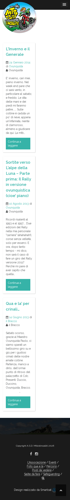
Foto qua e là (35, 466)
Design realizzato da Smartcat (33, 489)
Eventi (52, 462)
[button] (43, 478)
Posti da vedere (42, 470)
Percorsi (51, 466)
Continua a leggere (14, 143)
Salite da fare (32, 474)
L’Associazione (36, 462)
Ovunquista (16, 66)
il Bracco (11, 321)
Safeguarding (51, 474)
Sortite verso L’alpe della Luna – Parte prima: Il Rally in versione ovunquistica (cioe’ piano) (18, 179)
